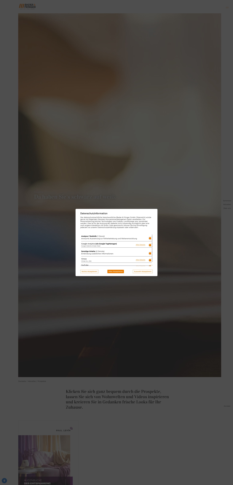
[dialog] (116, 242)
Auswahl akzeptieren (142, 272)
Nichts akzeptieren (89, 272)
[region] (116, 250)
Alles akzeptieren (115, 272)
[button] (150, 238)
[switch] (150, 238)
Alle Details (140, 245)
